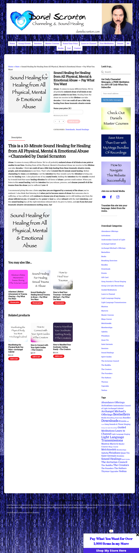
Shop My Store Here (111, 550)
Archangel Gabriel (108, 244)
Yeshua (104, 390)
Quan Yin (105, 340)
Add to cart (73, 122)
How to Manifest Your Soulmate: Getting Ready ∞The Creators (62, 347)
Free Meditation (107, 43)
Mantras (104, 307)
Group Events (24, 43)
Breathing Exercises (109, 261)
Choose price (14, 302)
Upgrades (105, 386)
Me (128, 43)
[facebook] (111, 197)
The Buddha (106, 365)
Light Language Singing (110, 298)
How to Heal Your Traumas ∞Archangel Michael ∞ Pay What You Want (62, 296)
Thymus (104, 382)
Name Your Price (70, 43)
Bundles (104, 265)
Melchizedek (106, 323)
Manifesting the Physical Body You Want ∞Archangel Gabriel (15, 348)
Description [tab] (16, 137)
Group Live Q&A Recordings (112, 286)
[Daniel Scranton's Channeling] (69, 33)
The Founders (107, 373)
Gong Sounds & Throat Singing (113, 282)
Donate (120, 43)
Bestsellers (105, 252)
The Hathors (106, 378)
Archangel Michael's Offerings (113, 248)
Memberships (106, 327)
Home (12, 43)
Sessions (38, 43)
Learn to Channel (88, 43)
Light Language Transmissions (113, 302)
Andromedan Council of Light (113, 240)
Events (104, 273)
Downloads (70, 130)
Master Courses (52, 43)
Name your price (62, 108)
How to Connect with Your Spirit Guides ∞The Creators (39, 347)
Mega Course (106, 319)
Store (17, 67)
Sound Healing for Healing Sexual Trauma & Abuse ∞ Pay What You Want (40, 296)
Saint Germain (107, 344)
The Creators (106, 369)
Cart (69, 48)
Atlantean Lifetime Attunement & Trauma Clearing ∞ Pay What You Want (17, 295)
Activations (105, 236)
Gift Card (104, 277)
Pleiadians (105, 336)
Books (61, 48)
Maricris (104, 311)
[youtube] (104, 197)
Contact (77, 48)
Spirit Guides (106, 357)
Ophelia (104, 332)
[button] (46, 75)
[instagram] (118, 197)
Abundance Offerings (109, 231)
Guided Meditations (109, 290)
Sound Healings (82, 130)
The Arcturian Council (110, 361)
